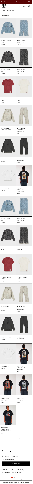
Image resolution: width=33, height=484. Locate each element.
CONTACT (4, 470)
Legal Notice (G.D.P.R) (17, 472)
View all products (16, 438)
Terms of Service (6, 472)
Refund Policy (20, 470)
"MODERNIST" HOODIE (6, 159)
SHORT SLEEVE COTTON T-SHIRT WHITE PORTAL (21, 190)
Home (3, 10)
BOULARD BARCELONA (13, 482)
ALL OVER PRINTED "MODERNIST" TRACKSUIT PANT (21, 130)
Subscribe (16, 464)
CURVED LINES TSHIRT (6, 188)
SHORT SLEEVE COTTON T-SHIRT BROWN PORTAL (5, 398)
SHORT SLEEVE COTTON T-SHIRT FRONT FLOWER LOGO (6, 429)
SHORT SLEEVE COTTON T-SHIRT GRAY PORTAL (21, 398)
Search (24, 6)
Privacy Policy (11, 470)
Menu (20, 6)
